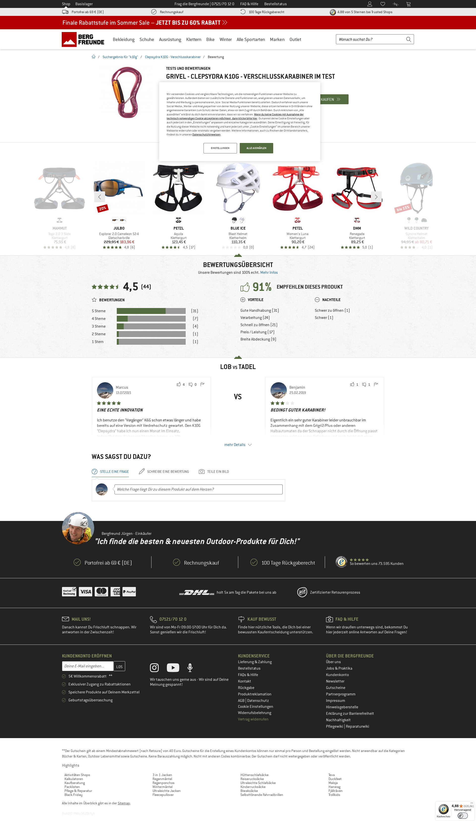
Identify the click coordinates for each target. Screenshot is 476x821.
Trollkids (334, 794)
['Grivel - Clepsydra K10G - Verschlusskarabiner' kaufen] (126, 92)
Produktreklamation (254, 694)
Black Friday (73, 794)
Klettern (193, 39)
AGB (241, 700)
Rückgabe (246, 687)
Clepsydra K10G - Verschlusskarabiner (173, 57)
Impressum (335, 700)
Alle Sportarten (251, 39)
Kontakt (244, 681)
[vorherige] (99, 196)
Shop (66, 3)
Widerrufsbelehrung (254, 712)
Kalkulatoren (73, 779)
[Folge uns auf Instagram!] (158, 669)
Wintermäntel (162, 787)
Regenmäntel (162, 779)
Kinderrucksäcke (253, 787)
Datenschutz (258, 700)
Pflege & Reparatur (78, 790)
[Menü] (472, 804)
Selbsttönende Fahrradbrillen (261, 794)
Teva (331, 775)
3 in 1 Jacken (162, 775)
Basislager (84, 3)
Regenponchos (163, 783)
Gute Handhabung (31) (259, 310)
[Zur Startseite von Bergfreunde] (85, 39)
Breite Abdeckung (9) (258, 339)
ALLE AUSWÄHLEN (257, 148)
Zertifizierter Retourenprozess (335, 592)
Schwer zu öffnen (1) (332, 310)
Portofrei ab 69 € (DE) (88, 12)
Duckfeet (335, 779)
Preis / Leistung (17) (257, 332)
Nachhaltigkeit (338, 720)
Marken (277, 39)
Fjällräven (335, 790)
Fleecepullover (163, 794)
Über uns (333, 661)
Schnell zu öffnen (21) (259, 324)
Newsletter (335, 681)
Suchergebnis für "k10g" (120, 57)
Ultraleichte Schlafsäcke (258, 783)
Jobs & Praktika (339, 668)
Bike (210, 39)
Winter (226, 39)
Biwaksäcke (249, 790)
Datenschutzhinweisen (206, 134)
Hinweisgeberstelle (342, 707)
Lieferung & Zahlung (255, 661)
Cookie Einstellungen (255, 706)
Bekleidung (124, 39)
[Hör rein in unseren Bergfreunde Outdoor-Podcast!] (193, 669)
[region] (239, 121)
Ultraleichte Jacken (166, 790)
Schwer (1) (324, 317)
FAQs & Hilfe (248, 674)
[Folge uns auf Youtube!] (177, 669)
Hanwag (334, 787)
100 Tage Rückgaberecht (266, 12)
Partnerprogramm (341, 694)
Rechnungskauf (171, 12)
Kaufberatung (74, 783)
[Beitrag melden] (202, 384)
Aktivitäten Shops (77, 775)
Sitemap (124, 803)
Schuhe (147, 39)
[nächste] (376, 196)
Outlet (295, 39)
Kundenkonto (337, 674)
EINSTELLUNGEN (220, 148)
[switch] (463, 816)
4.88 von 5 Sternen (364, 12)
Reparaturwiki (357, 726)
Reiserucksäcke (252, 779)
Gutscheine (335, 687)
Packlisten (72, 787)
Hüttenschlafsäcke (254, 775)
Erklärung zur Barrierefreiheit (350, 713)
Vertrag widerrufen (253, 719)
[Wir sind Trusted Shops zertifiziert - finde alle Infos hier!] (341, 562)
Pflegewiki (335, 726)
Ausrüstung (170, 39)
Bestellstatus (249, 668)
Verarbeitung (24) (255, 317)
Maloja (333, 783)
